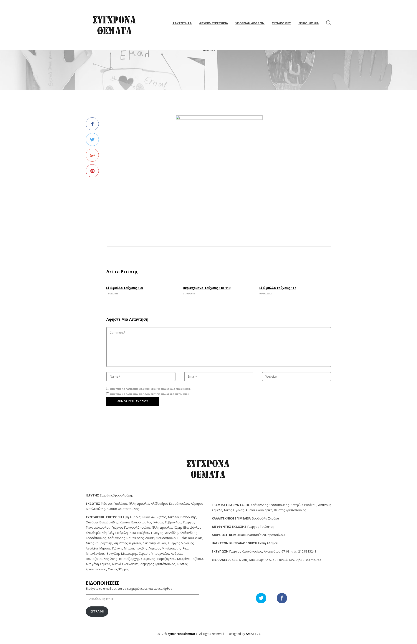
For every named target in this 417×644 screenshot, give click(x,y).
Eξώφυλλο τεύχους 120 (124, 288)
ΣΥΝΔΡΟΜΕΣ (281, 23)
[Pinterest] (92, 170)
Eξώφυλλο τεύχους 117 (277, 288)
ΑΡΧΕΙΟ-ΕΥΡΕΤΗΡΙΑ (213, 23)
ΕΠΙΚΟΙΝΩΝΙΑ (308, 23)
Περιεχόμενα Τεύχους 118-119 (206, 288)
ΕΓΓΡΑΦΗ (97, 611)
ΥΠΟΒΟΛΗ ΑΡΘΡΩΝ (250, 23)
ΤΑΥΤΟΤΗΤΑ (182, 23)
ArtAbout (253, 634)
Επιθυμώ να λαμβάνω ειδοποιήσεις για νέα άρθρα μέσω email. (150, 394)
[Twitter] (92, 139)
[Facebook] (92, 123)
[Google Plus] (92, 155)
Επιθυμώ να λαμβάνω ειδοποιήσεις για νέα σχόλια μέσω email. (150, 388)
